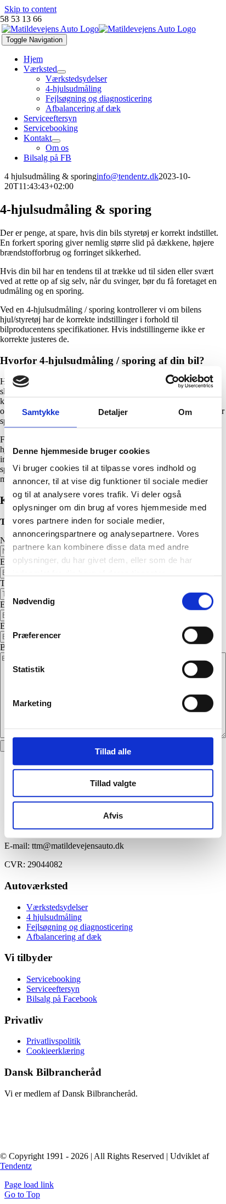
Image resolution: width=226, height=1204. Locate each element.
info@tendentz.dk (128, 176)
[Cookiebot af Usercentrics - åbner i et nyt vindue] (165, 381)
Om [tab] (185, 411)
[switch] (197, 635)
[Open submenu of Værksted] (61, 71)
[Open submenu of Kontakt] (56, 141)
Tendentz (16, 1166)
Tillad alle (113, 751)
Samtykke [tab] (41, 411)
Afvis (113, 815)
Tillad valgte (113, 783)
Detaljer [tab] (113, 411)
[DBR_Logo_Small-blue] (65, 1137)
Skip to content (30, 9)
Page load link (29, 1184)
